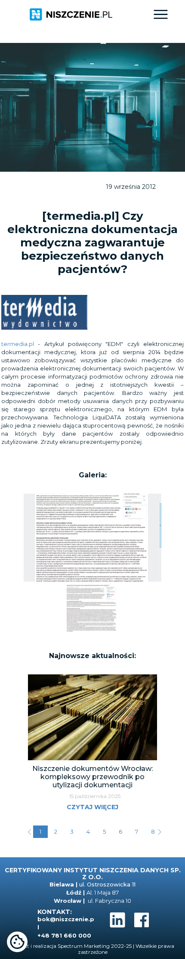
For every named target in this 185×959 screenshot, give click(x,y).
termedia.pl (17, 343)
